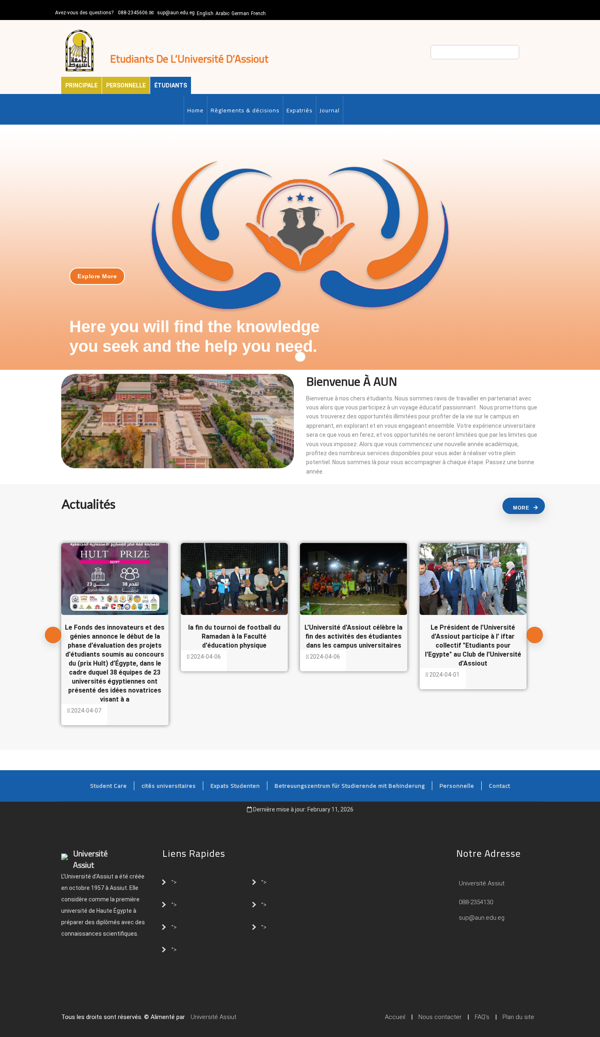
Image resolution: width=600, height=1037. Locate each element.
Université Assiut (480, 883)
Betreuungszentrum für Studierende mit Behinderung (350, 785)
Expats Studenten (235, 785)
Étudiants (170, 85)
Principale (81, 85)
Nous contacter (440, 1017)
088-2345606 (133, 13)
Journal (330, 110)
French (258, 13)
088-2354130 (476, 902)
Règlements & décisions (245, 110)
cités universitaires (169, 785)
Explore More (97, 276)
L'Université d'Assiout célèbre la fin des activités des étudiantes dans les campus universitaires (353, 636)
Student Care (108, 785)
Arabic (222, 13)
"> (174, 881)
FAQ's (482, 1017)
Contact (499, 785)
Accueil (395, 1017)
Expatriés (300, 110)
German (240, 13)
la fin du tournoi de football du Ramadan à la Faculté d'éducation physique (234, 636)
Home (195, 110)
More (521, 508)
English (205, 13)
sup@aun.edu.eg (176, 13)
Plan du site (518, 1017)
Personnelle (126, 85)
